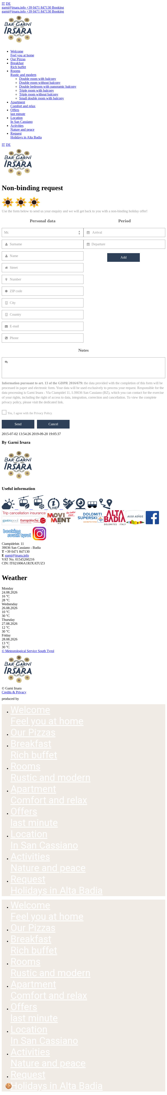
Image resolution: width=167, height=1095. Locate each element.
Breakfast (18, 65)
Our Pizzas (17, 59)
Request (26, 135)
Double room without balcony (39, 82)
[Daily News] (55, 508)
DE (8, 3)
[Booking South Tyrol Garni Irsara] (17, 540)
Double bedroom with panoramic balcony (47, 86)
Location (21, 120)
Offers (17, 112)
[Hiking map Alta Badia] (105, 508)
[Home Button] (18, 44)
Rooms (23, 73)
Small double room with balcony (41, 98)
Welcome (22, 53)
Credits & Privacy (14, 692)
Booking (57, 7)
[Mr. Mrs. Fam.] (43, 232)
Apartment (22, 104)
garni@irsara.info (14, 7)
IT (3, 3)
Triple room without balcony (38, 94)
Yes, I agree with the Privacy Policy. (30, 413)
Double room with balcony (37, 79)
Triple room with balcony (36, 90)
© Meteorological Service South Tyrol (28, 651)
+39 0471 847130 (38, 7)
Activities (22, 127)
